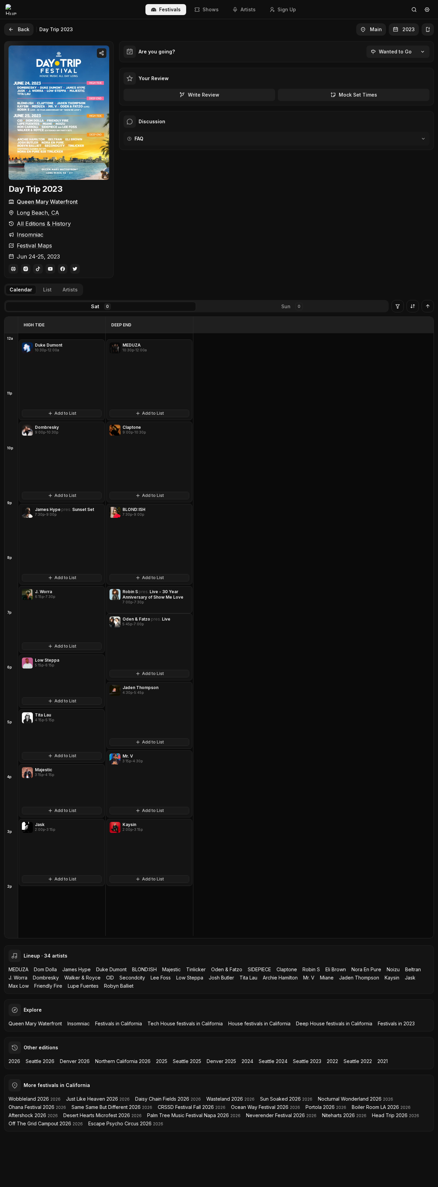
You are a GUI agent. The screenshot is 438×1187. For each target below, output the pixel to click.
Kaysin (392, 977)
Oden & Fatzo (226, 969)
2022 (332, 1061)
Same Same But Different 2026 (106, 1107)
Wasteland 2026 (224, 1099)
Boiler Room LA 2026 (375, 1107)
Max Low (19, 986)
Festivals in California (118, 1023)
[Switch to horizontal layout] (413, 306)
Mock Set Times (358, 95)
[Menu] (427, 9)
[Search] (414, 9)
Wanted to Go (395, 51)
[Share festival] (101, 53)
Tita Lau (248, 977)
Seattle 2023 (307, 1061)
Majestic (171, 969)
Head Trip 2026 (390, 1115)
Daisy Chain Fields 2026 (162, 1099)
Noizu (393, 969)
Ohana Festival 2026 (31, 1107)
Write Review (203, 95)
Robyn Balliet (118, 986)
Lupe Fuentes (83, 986)
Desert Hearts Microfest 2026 (96, 1115)
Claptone (286, 969)
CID (110, 977)
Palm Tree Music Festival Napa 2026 (188, 1115)
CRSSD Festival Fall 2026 (186, 1107)
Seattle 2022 (358, 1061)
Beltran (413, 969)
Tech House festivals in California (185, 1023)
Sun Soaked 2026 (280, 1099)
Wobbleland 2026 (29, 1099)
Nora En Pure (366, 969)
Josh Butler (221, 977)
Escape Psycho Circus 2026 (120, 1123)
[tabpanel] (219, 627)
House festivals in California (259, 1023)
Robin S (311, 969)
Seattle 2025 (187, 1061)
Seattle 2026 (40, 1061)
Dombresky (46, 977)
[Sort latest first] (428, 306)
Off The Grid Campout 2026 (40, 1123)
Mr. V (308, 977)
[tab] (20, 290)
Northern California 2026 (123, 1061)
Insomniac (30, 234)
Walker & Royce (82, 977)
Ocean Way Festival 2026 (259, 1107)
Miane (327, 977)
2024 (247, 1061)
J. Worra (18, 977)
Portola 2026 (320, 1107)
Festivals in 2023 (396, 1023)
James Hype (76, 969)
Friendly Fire (48, 986)
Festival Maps (34, 245)
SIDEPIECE (259, 969)
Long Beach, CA (38, 212)
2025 (161, 1061)
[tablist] (43, 290)
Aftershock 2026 (27, 1115)
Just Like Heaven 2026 (92, 1099)
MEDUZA (18, 969)
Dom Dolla (45, 969)
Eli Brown (335, 969)
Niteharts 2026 (338, 1115)
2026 (14, 1061)
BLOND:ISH (144, 969)
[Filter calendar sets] (397, 306)
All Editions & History (44, 223)
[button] (62, 379)
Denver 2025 (221, 1061)
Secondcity (132, 977)
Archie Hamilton (280, 977)
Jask (410, 977)
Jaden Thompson (359, 977)
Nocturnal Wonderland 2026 (350, 1099)
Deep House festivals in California (334, 1023)
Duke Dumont (111, 969)
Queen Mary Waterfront (47, 201)
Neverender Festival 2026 (275, 1115)
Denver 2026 (75, 1061)
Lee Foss (161, 977)
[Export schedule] (428, 29)
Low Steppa (189, 977)
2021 (382, 1061)
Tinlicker (196, 969)
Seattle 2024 (273, 1061)
